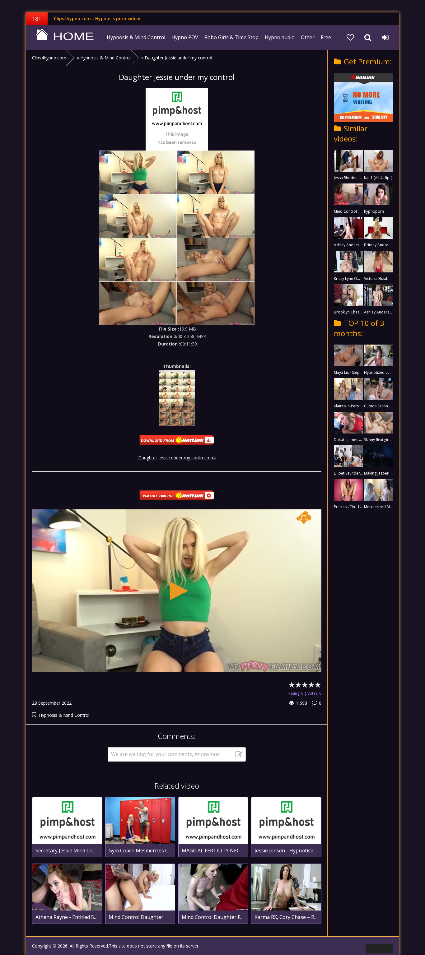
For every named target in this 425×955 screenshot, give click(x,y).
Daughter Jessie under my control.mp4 (177, 458)
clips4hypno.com (65, 37)
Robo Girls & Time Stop (231, 37)
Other (308, 37)
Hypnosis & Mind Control (136, 37)
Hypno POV (184, 37)
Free (326, 37)
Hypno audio (280, 37)
